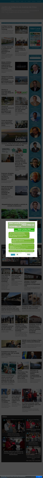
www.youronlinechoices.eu (4, 477)
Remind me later (33, 476)
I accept (39, 476)
